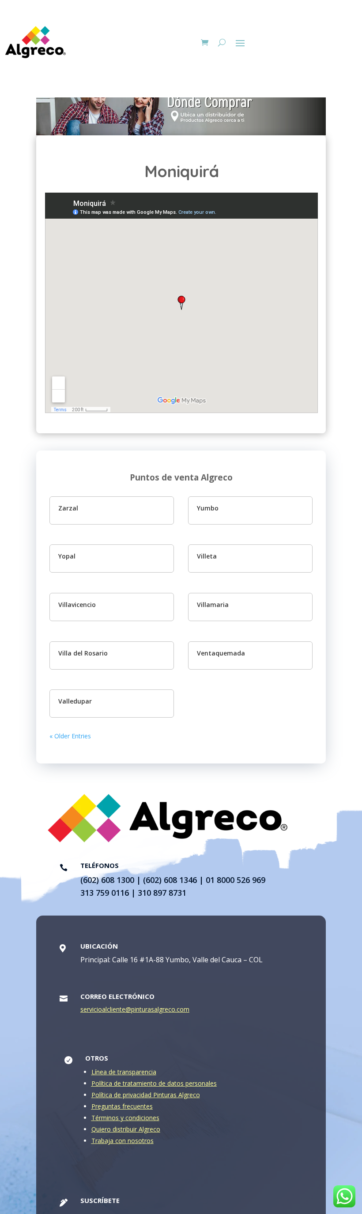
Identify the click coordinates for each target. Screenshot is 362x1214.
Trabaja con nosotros (122, 1140)
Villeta (207, 556)
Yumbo (208, 508)
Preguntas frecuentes (122, 1106)
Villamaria (213, 604)
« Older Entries (70, 736)
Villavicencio (77, 604)
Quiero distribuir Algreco (125, 1129)
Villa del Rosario (83, 653)
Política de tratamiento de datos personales (154, 1083)
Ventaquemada (221, 653)
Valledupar (75, 701)
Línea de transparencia (123, 1072)
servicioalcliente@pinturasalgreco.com (134, 1009)
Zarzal (68, 508)
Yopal (66, 556)
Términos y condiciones (125, 1117)
